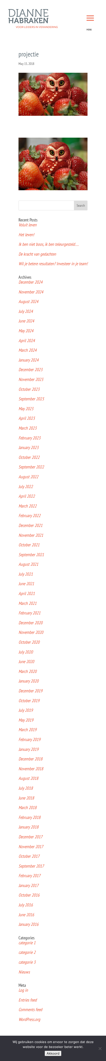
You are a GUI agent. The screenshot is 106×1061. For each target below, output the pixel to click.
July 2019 (25, 710)
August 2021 (28, 564)
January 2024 (28, 360)
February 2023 (29, 438)
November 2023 (30, 379)
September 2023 (31, 399)
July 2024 (25, 311)
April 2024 (26, 340)
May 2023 (25, 408)
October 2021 (28, 545)
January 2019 (28, 749)
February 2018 (29, 817)
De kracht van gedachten (37, 254)
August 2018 (28, 778)
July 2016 (25, 905)
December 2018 (30, 759)
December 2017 (30, 837)
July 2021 (25, 574)
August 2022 (28, 477)
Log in (23, 990)
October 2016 (28, 895)
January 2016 (28, 924)
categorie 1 (26, 942)
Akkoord (53, 1053)
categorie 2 (26, 952)
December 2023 (30, 369)
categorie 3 (26, 962)
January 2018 (28, 827)
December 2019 (30, 691)
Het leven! (26, 234)
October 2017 (28, 856)
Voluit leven (27, 225)
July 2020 (25, 652)
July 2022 (25, 486)
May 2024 (25, 331)
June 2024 (26, 321)
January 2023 (28, 447)
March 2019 (27, 729)
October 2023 (28, 389)
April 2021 (26, 593)
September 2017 (31, 866)
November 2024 (30, 292)
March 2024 (27, 350)
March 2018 (27, 807)
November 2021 (30, 535)
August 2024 (28, 301)
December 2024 (30, 282)
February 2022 (29, 515)
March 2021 (27, 603)
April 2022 (26, 496)
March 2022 (27, 506)
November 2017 (30, 846)
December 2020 (30, 622)
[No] (99, 1048)
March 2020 (27, 671)
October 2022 (28, 457)
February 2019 (29, 739)
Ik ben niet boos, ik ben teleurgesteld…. (48, 244)
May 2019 (25, 720)
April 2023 (26, 418)
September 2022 (31, 467)
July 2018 (25, 788)
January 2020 (28, 681)
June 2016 (26, 914)
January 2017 (28, 885)
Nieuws (24, 972)
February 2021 (29, 613)
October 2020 (28, 642)
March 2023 (27, 428)
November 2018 (30, 768)
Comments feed (30, 1009)
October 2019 (28, 700)
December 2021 (30, 525)
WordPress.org (29, 1019)
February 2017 (29, 875)
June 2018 (26, 798)
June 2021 (26, 583)
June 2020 (26, 661)
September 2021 (31, 554)
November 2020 (30, 632)
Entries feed (27, 1000)
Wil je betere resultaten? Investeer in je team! (53, 263)
